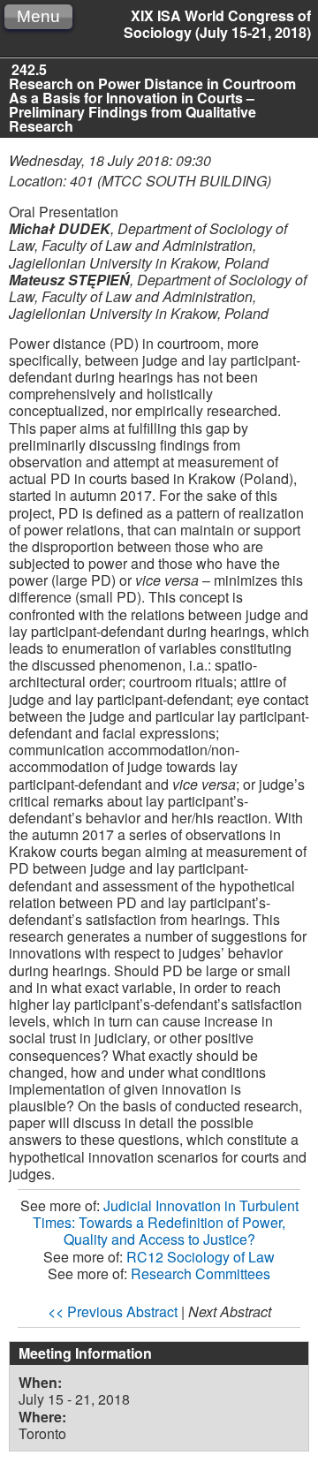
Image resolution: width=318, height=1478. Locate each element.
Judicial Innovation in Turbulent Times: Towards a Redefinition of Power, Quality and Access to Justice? (166, 1222)
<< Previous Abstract (113, 1311)
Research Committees (200, 1273)
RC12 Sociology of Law (200, 1257)
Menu (38, 16)
